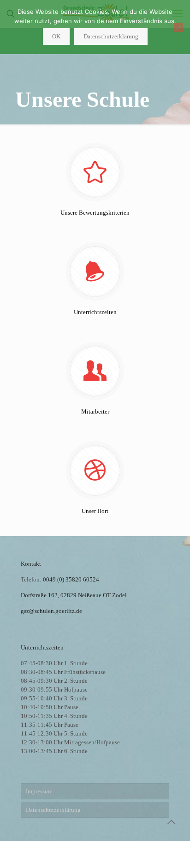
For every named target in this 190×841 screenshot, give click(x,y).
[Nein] (178, 27)
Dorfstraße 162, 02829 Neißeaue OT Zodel (74, 595)
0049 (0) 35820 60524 (71, 579)
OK (56, 36)
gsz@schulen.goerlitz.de (51, 610)
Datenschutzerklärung (53, 809)
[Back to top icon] (171, 822)
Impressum (39, 791)
